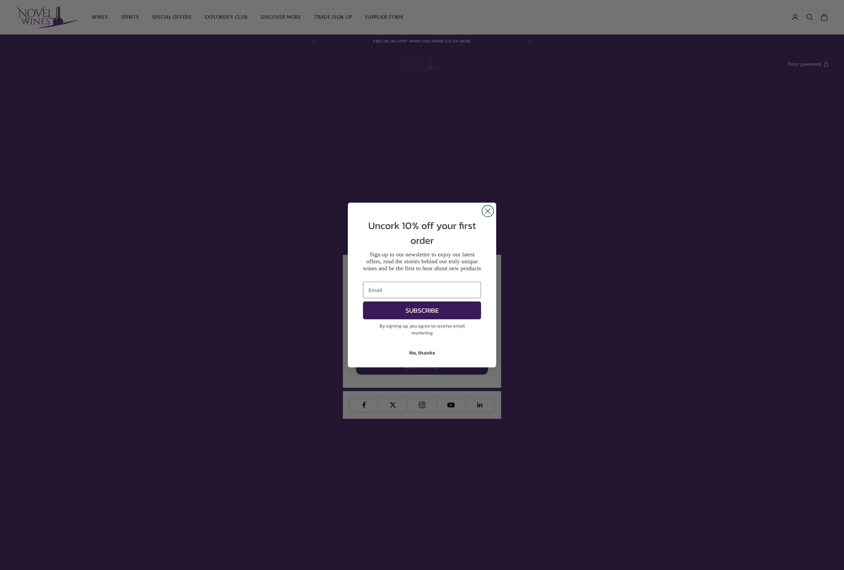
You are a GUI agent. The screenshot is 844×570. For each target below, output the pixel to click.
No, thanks (422, 352)
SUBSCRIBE (422, 310)
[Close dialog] (488, 211)
